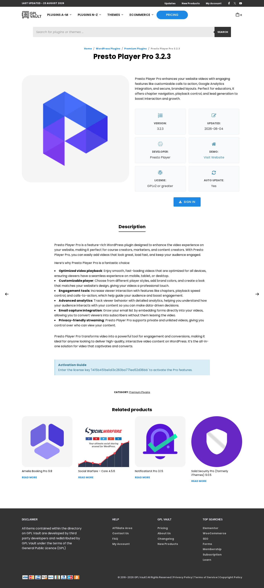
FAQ (115, 539)
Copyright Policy (230, 577)
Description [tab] (132, 227)
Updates (169, 3)
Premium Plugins (135, 48)
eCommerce (139, 15)
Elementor (210, 528)
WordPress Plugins (108, 48)
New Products (191, 3)
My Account (213, 3)
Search (222, 32)
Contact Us (120, 533)
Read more (29, 477)
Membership (212, 549)
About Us (164, 533)
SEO (205, 539)
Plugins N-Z (88, 15)
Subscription (212, 555)
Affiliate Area (122, 528)
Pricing (172, 15)
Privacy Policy (182, 577)
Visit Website (214, 157)
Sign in (189, 202)
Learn (207, 560)
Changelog (166, 539)
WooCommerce (214, 533)
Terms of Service (205, 577)
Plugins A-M (57, 15)
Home (88, 48)
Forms (207, 544)
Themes (113, 15)
